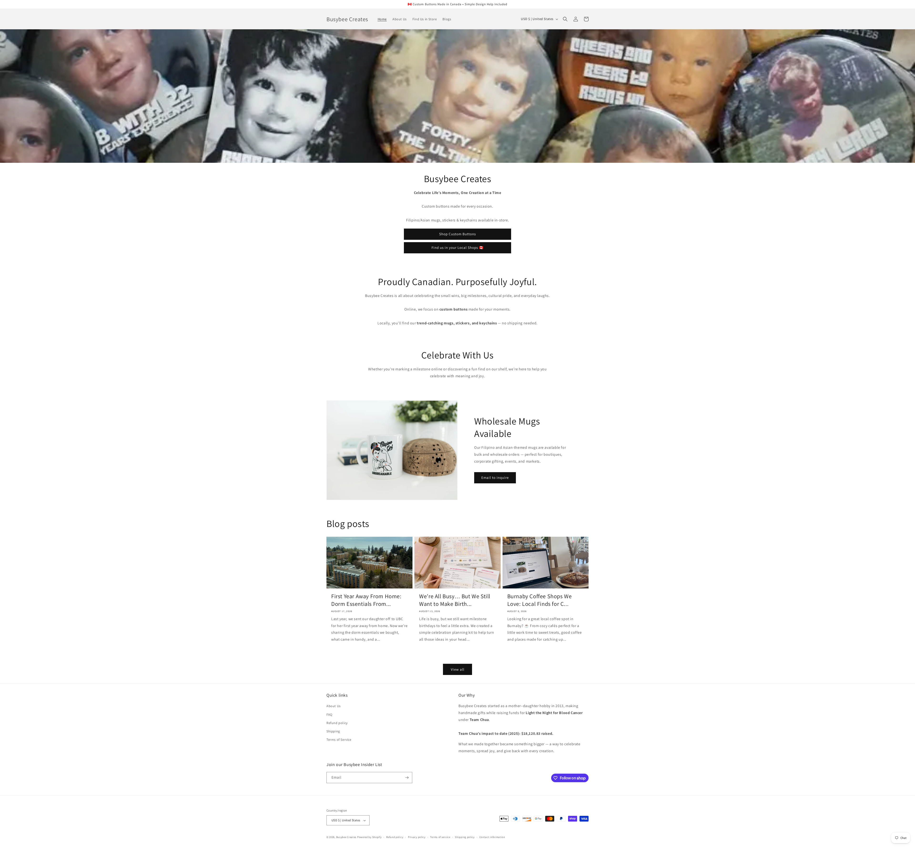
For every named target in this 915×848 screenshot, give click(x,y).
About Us (333, 706)
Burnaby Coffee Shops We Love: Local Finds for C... (539, 600)
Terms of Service (338, 739)
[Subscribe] (407, 777)
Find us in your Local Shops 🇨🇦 (458, 247)
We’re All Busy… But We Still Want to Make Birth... (454, 600)
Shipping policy (465, 837)
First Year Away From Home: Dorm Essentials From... (366, 600)
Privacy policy (417, 837)
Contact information (492, 837)
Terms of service (440, 837)
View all (457, 669)
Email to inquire (495, 477)
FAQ (329, 714)
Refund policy (337, 723)
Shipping (333, 731)
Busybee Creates (346, 837)
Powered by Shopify (369, 837)
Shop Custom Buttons (457, 234)
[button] (565, 19)
